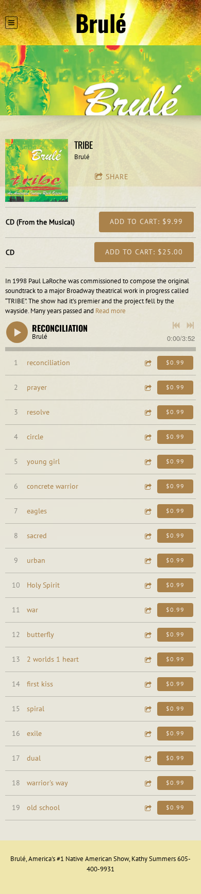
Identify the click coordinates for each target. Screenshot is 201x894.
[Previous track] (176, 325)
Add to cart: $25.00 (144, 251)
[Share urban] (147, 560)
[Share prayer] (147, 387)
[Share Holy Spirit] (147, 585)
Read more (110, 310)
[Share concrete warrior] (147, 486)
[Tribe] (36, 170)
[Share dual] (147, 758)
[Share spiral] (147, 708)
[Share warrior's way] (147, 783)
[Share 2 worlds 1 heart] (147, 659)
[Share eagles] (147, 511)
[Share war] (147, 610)
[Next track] (190, 325)
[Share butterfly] (147, 634)
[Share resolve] (147, 412)
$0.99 (175, 362)
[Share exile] (147, 733)
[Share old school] (147, 807)
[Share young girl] (147, 461)
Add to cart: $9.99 (146, 221)
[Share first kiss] (147, 684)
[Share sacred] (147, 535)
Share (117, 176)
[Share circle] (147, 437)
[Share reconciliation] (147, 362)
